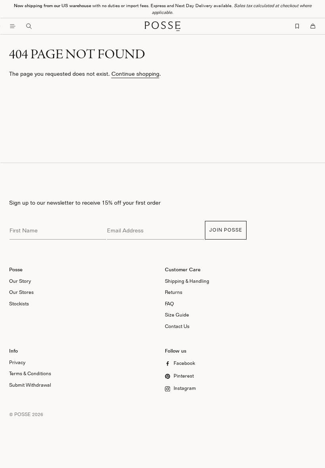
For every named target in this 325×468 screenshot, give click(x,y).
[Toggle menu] (13, 26)
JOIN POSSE (225, 230)
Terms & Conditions (30, 373)
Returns (173, 292)
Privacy (17, 362)
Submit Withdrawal (30, 385)
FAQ (169, 304)
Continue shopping (135, 73)
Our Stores (21, 292)
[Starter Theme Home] (162, 26)
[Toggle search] (29, 26)
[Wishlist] (297, 26)
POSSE (22, 414)
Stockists (19, 304)
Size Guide (177, 315)
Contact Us (177, 326)
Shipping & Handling (187, 281)
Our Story (20, 281)
